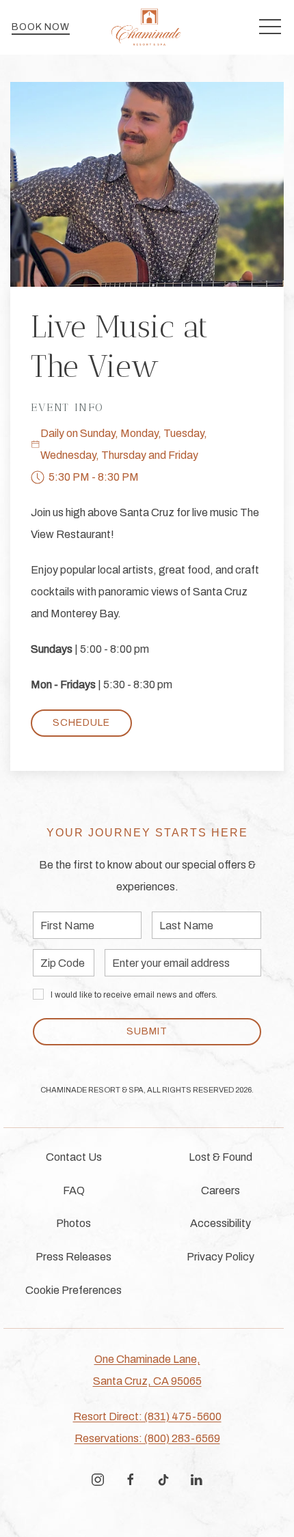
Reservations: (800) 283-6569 (147, 1438)
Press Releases (73, 1257)
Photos (73, 1223)
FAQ (74, 1190)
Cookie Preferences (73, 1290)
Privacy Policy (220, 1257)
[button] (270, 27)
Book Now (41, 27)
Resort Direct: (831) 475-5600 (147, 1416)
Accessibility (220, 1223)
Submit (147, 1031)
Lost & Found (220, 1157)
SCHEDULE (81, 723)
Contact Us (74, 1157)
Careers (220, 1190)
